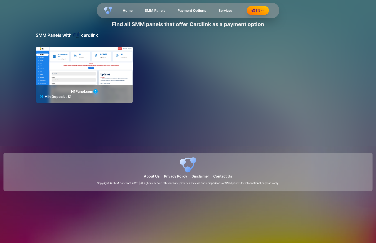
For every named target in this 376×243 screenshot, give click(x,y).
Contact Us (222, 176)
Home (128, 10)
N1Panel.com (82, 91)
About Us (152, 176)
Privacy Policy (175, 176)
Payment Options (192, 10)
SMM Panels (155, 10)
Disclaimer (200, 176)
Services (225, 10)
